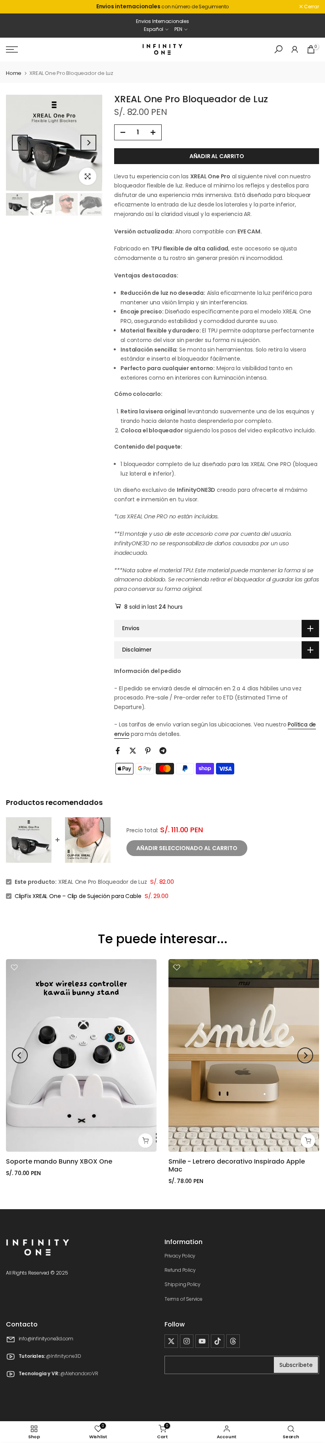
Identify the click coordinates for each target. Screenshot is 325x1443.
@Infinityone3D (63, 1356)
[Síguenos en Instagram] (186, 1341)
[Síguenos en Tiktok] (217, 1341)
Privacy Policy (179, 1255)
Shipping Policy (182, 1284)
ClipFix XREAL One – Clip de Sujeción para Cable (78, 896)
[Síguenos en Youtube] (202, 1341)
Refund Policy (179, 1270)
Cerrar (18, 6)
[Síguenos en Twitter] (171, 1341)
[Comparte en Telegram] (162, 750)
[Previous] (20, 143)
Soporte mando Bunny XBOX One (59, 1161)
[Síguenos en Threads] (233, 1341)
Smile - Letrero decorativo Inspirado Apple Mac (236, 1165)
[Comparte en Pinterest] (147, 750)
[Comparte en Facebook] (117, 750)
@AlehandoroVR (79, 1373)
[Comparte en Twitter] (132, 750)
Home (13, 73)
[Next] (88, 143)
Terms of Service (183, 1299)
